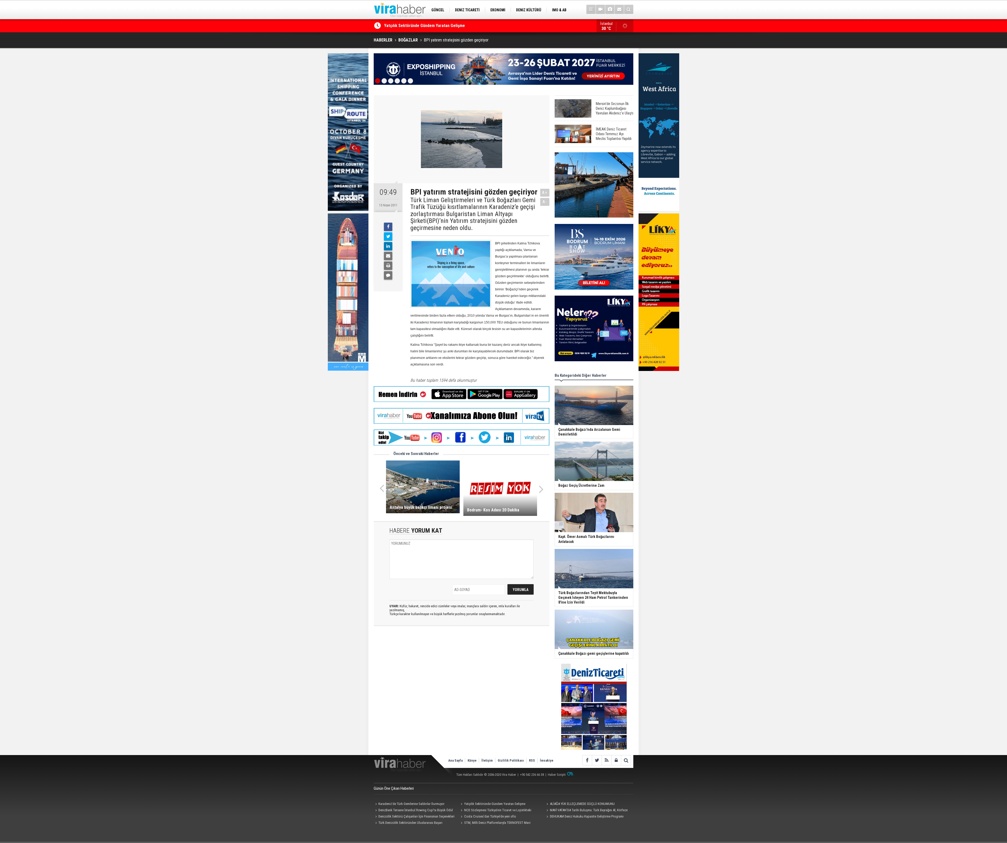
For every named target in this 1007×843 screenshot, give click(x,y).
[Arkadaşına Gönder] (388, 256)
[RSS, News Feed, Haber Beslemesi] (606, 760)
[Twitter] (388, 236)
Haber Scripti (557, 775)
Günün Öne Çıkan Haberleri (394, 788)
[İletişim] (619, 9)
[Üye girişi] (616, 760)
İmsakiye (546, 760)
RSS (532, 760)
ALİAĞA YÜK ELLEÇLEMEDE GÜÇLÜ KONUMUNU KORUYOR (434, 25)
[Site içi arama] (628, 9)
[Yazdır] (388, 265)
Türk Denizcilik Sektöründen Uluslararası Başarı (410, 823)
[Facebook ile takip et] (587, 760)
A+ (545, 192)
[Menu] (591, 9)
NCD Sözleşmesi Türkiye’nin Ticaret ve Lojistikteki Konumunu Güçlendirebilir (495, 810)
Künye (472, 760)
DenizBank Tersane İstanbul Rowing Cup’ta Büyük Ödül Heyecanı (413, 810)
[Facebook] (388, 227)
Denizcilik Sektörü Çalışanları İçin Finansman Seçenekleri (416, 816)
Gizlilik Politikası (511, 760)
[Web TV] (600, 9)
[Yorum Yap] (388, 275)
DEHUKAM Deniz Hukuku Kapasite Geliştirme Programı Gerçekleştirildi (584, 817)
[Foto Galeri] (609, 9)
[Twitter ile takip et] (597, 760)
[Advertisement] (461, 677)
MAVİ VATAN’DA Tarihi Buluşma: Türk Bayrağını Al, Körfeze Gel (586, 810)
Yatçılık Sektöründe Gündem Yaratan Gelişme (494, 804)
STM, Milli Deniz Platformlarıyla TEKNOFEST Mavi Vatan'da (495, 823)
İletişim (487, 760)
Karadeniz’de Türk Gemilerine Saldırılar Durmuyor (411, 804)
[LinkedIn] (388, 246)
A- (545, 201)
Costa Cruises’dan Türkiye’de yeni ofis (490, 816)
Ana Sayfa (455, 760)
